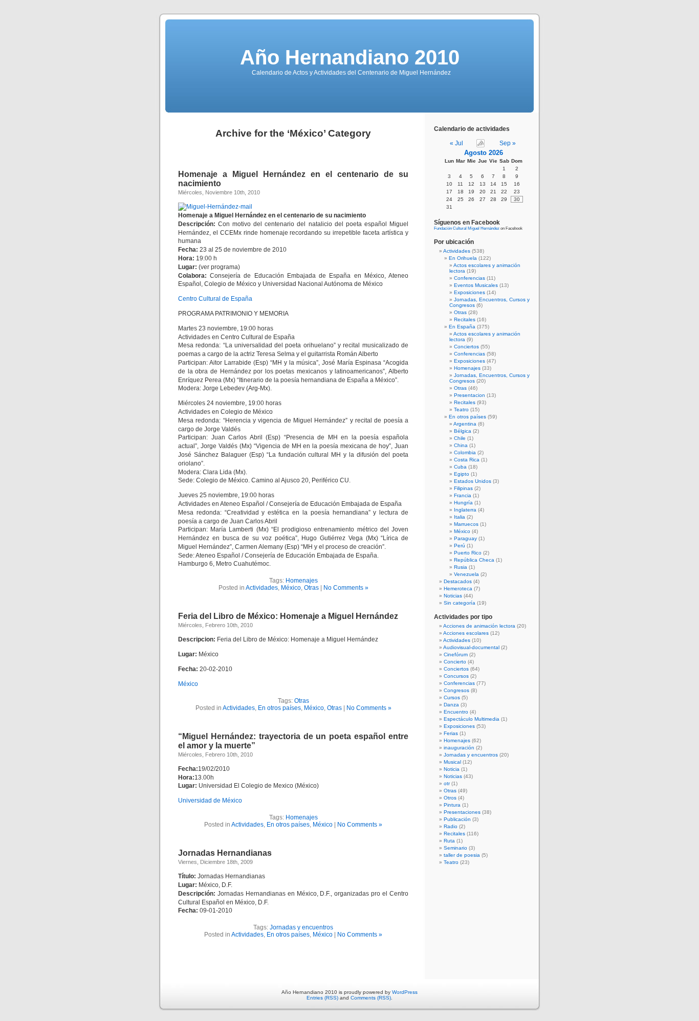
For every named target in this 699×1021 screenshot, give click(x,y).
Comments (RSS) (371, 998)
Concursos (456, 676)
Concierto (455, 661)
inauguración (459, 747)
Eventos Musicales (476, 285)
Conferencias (469, 278)
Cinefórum (456, 654)
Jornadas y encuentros (301, 927)
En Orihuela (463, 258)
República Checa (474, 560)
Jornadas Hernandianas (225, 853)
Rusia (460, 567)
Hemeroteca (458, 588)
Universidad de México (210, 800)
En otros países (279, 708)
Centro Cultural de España (215, 298)
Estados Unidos (472, 481)
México (291, 587)
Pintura (452, 805)
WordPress (405, 992)
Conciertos (466, 346)
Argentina (464, 424)
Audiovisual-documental (471, 647)
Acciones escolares (466, 633)
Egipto (461, 474)
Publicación (457, 819)
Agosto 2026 (483, 153)
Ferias (451, 733)
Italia (459, 517)
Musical (452, 762)
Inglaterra (465, 510)
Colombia (465, 452)
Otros (450, 798)
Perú (459, 545)
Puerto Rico (468, 553)
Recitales (464, 319)
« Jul (456, 143)
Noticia (452, 769)
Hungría (463, 502)
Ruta (449, 841)
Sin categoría (459, 603)
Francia (462, 495)
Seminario (455, 848)
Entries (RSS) (322, 998)
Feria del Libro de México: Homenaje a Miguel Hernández (288, 616)
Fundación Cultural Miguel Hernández (466, 228)
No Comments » (345, 587)
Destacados (458, 581)
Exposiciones (469, 292)
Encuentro (456, 712)
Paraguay (465, 538)
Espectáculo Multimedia (471, 719)
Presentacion (469, 395)
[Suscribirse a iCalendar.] (480, 143)
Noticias (453, 595)
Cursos (452, 697)
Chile (460, 438)
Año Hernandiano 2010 (350, 57)
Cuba (460, 467)
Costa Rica (466, 459)
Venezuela (466, 574)
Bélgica (462, 431)
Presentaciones (462, 812)
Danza (451, 704)
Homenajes (302, 580)
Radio (450, 826)
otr (447, 783)
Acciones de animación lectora (479, 626)
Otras (311, 587)
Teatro (461, 409)
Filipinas (463, 488)
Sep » (507, 143)
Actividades (262, 587)
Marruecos (466, 524)
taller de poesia (462, 855)
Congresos (456, 690)
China (461, 445)
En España (462, 326)
